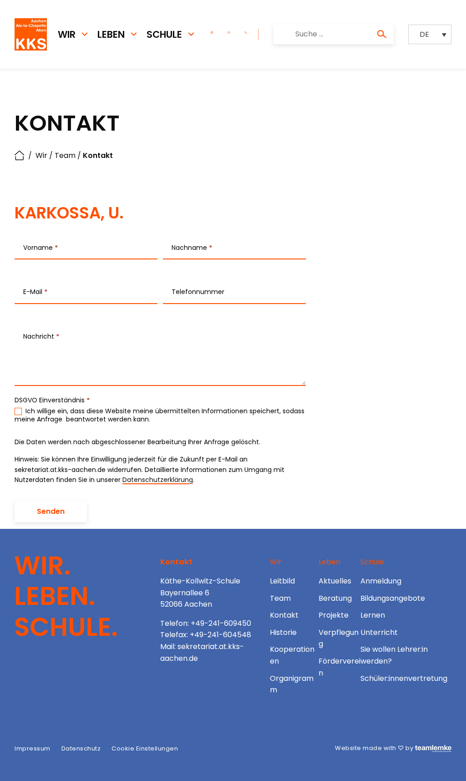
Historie (283, 632)
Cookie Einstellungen (144, 748)
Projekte (334, 615)
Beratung (335, 598)
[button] (429, 34)
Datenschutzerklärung (157, 479)
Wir (67, 34)
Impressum (33, 748)
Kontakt (284, 615)
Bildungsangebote (392, 598)
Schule (164, 34)
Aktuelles (335, 581)
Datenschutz (81, 748)
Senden (51, 511)
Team (65, 155)
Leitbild (282, 581)
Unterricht (379, 632)
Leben (111, 34)
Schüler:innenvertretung (403, 678)
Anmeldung (380, 581)
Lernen (372, 615)
